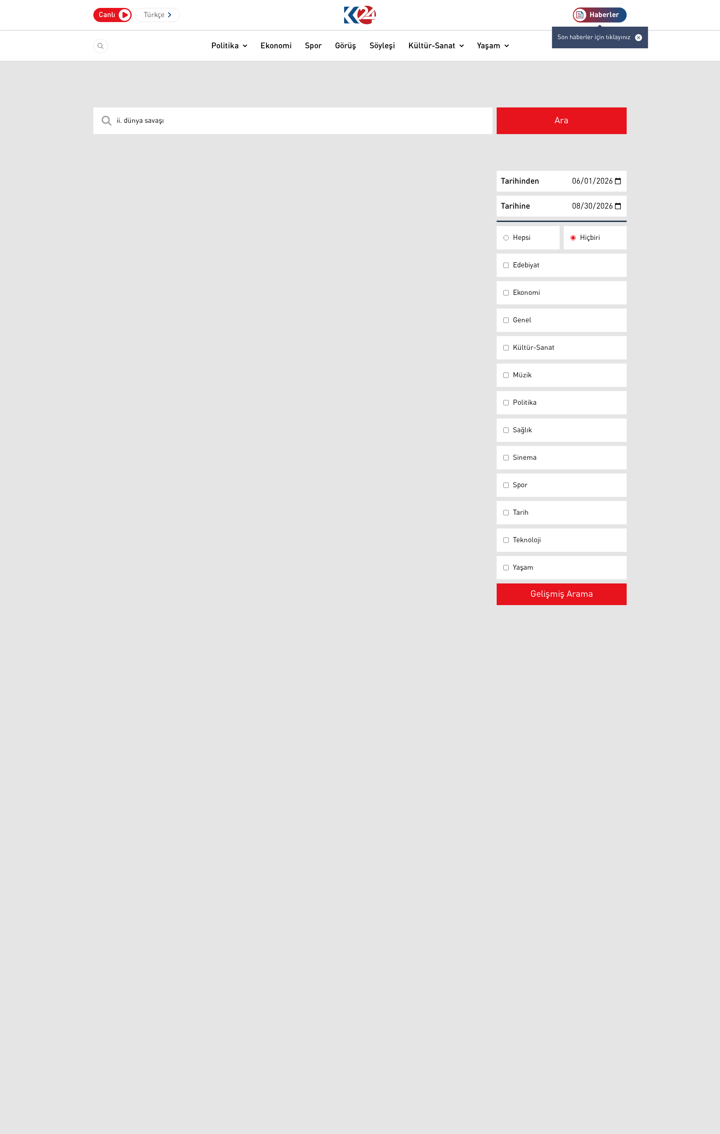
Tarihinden (520, 181)
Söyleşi (382, 46)
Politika (225, 46)
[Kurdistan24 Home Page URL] (360, 15)
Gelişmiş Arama (561, 594)
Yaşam (488, 46)
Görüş (345, 46)
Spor (313, 46)
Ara (561, 121)
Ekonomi (276, 46)
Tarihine (515, 206)
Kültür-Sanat (431, 46)
